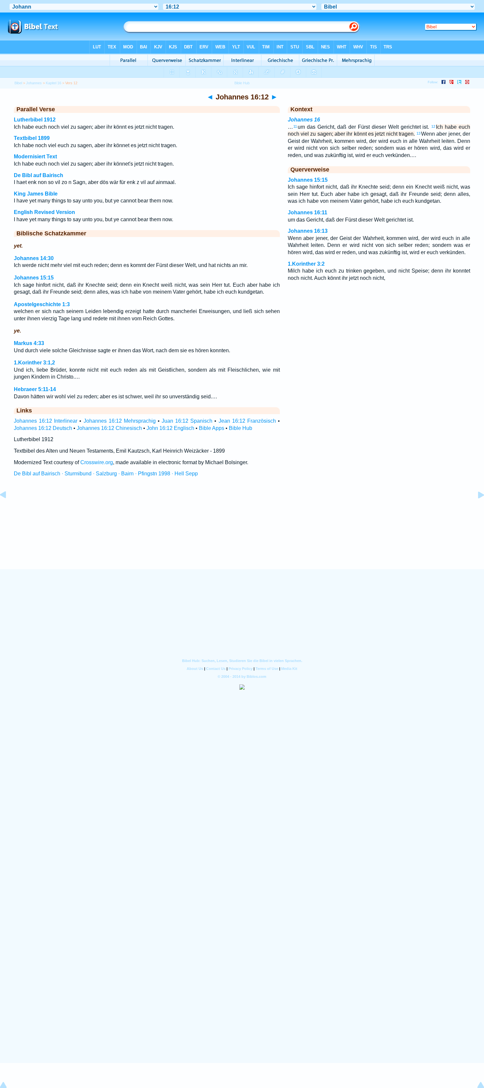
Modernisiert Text (35, 156)
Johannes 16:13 (308, 231)
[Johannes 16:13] (476, 510)
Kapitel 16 (53, 83)
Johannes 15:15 (34, 277)
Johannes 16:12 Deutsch (43, 428)
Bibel (18, 83)
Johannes (34, 83)
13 (418, 133)
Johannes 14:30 (34, 258)
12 (433, 126)
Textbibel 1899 (32, 138)
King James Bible (36, 194)
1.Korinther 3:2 (306, 264)
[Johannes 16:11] (8, 510)
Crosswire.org (96, 462)
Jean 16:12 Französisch (247, 421)
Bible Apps (211, 428)
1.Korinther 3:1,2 (34, 362)
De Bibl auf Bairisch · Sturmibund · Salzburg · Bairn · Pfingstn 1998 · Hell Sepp (106, 473)
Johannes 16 (304, 119)
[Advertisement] (242, 529)
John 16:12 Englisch (170, 428)
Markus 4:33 (29, 343)
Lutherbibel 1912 (35, 119)
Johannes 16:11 (307, 212)
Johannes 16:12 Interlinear (45, 421)
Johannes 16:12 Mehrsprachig (120, 421)
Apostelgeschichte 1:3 (42, 304)
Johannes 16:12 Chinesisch (109, 428)
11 (295, 126)
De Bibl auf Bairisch (38, 175)
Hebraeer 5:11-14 (35, 389)
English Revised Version (44, 212)
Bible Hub (240, 428)
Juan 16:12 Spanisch (187, 421)
